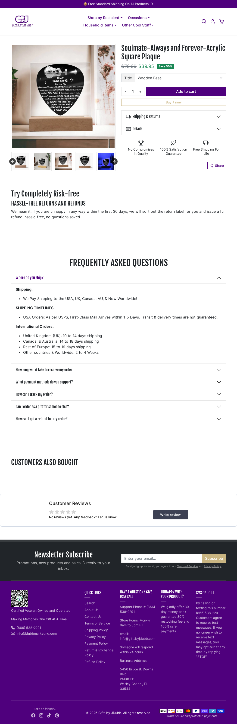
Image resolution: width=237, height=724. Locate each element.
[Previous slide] (12, 161)
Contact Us (92, 616)
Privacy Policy (95, 637)
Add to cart (186, 91)
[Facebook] (33, 715)
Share (219, 165)
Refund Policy (94, 662)
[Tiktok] (49, 715)
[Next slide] (114, 161)
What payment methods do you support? (44, 382)
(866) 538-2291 (29, 628)
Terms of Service (187, 566)
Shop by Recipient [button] (103, 17)
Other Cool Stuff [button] (136, 25)
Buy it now (174, 102)
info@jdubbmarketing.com (37, 633)
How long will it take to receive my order (44, 369)
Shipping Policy (96, 630)
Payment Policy (96, 643)
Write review (170, 515)
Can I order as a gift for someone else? (42, 406)
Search (89, 603)
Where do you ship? (30, 277)
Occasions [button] (137, 17)
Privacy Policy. (212, 566)
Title (128, 78)
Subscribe (214, 558)
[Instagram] (41, 715)
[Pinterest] (57, 715)
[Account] (212, 21)
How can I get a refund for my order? (42, 419)
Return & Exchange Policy (98, 652)
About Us (91, 610)
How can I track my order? (34, 394)
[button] (204, 21)
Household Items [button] (98, 25)
